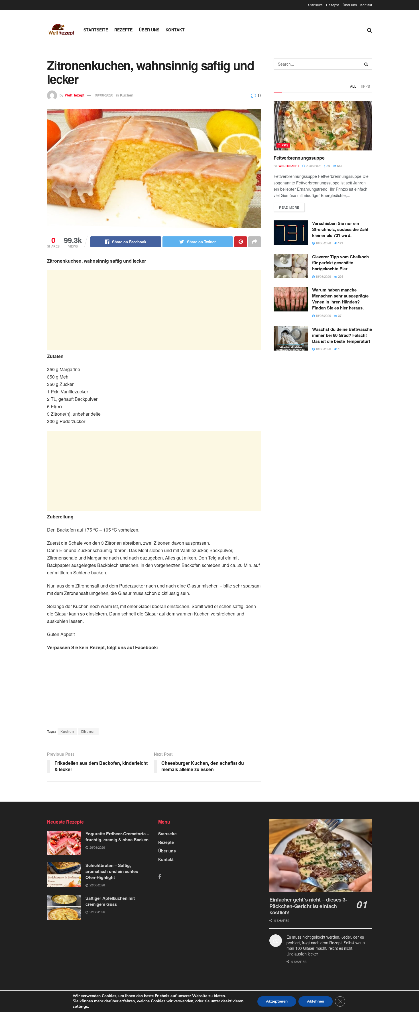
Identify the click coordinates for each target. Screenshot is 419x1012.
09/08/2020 (104, 95)
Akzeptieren (277, 1001)
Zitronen (88, 731)
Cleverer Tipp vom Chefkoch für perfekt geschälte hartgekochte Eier (340, 262)
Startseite (315, 4)
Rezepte (332, 4)
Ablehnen (315, 1001)
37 (339, 315)
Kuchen (126, 95)
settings (80, 1006)
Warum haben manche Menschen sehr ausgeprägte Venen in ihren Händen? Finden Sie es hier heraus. (340, 299)
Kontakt (366, 4)
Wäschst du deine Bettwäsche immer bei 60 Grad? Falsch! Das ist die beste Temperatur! (342, 335)
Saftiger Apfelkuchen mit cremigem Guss (110, 901)
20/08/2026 (313, 165)
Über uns (350, 4)
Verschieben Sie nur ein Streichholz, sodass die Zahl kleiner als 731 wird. (340, 229)
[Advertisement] (154, 310)
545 (339, 166)
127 (340, 243)
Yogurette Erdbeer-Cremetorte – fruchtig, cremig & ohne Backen (117, 836)
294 (340, 276)
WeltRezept (74, 95)
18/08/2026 (323, 243)
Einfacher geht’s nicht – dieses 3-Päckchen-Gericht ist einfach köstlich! (308, 906)
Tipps (365, 86)
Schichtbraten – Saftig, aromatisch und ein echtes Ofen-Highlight (112, 871)
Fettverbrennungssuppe (299, 157)
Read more (289, 207)
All (353, 86)
